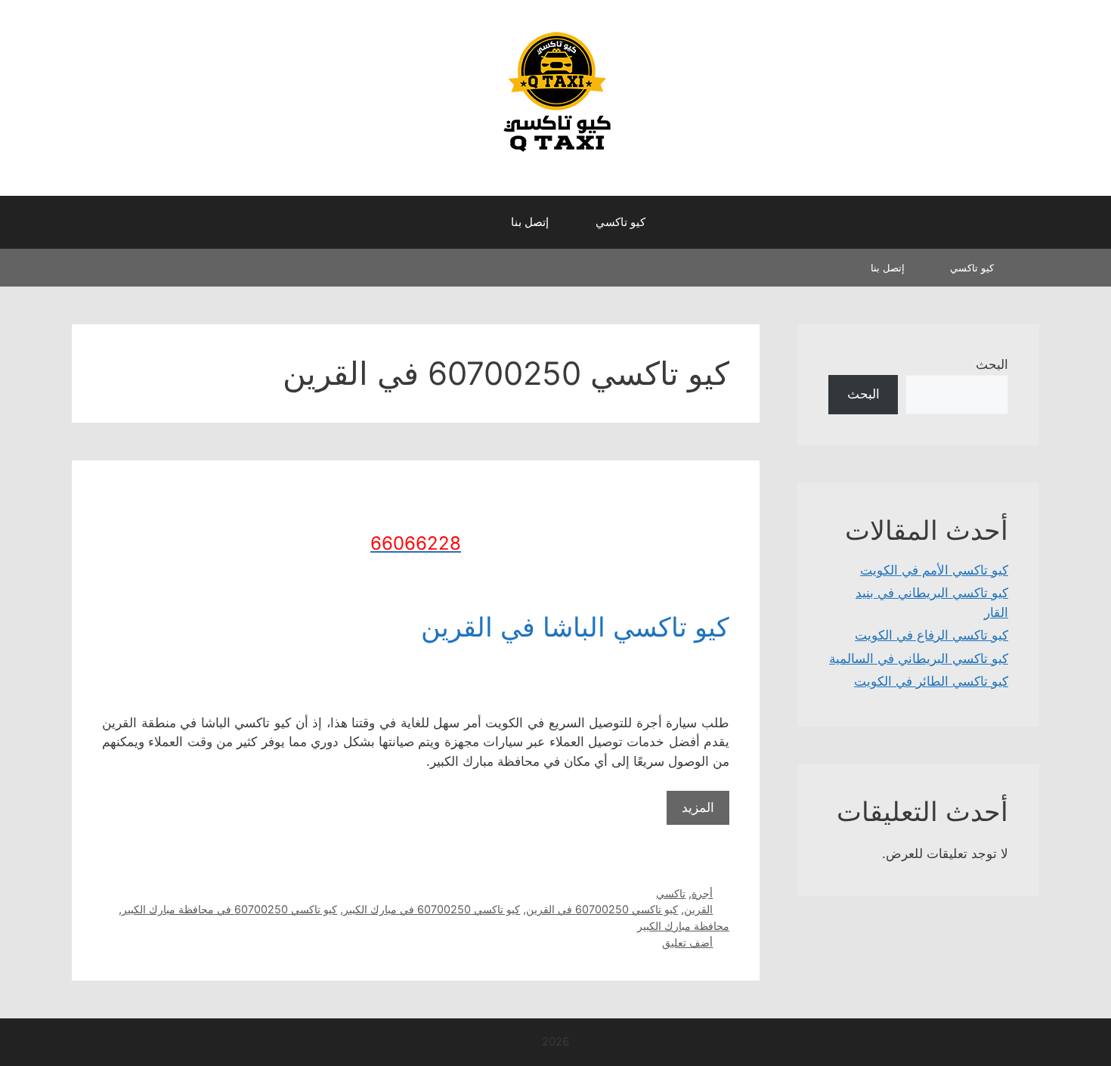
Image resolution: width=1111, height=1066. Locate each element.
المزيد (698, 807)
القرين (698, 909)
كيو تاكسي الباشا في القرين (575, 627)
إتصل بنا (530, 222)
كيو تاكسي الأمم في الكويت (934, 570)
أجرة (702, 893)
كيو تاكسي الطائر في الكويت (931, 681)
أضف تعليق (687, 942)
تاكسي (670, 893)
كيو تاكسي (620, 222)
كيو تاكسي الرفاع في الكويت (931, 635)
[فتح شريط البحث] (472, 222)
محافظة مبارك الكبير (683, 925)
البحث (992, 364)
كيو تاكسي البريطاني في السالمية (918, 658)
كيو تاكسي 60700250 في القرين (602, 909)
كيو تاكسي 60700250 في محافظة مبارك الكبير (229, 909)
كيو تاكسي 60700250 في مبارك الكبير (431, 909)
